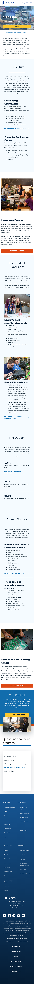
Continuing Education (24, 826)
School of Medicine (8, 828)
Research (21, 845)
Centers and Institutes (24, 850)
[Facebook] (9, 917)
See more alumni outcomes (14, 573)
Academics (22, 802)
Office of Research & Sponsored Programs (24, 864)
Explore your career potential (12, 472)
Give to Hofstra (15, 961)
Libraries (23, 859)
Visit (5, 837)
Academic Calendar (24, 817)
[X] (5, 917)
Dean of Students (7, 863)
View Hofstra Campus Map (17, 906)
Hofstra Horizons (24, 855)
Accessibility (15, 946)
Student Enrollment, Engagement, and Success (9, 881)
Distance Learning (23, 830)
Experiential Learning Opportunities (13, 417)
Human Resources (8, 871)
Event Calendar (7, 867)
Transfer (6, 811)
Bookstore (6, 854)
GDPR (25, 938)
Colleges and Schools (24, 813)
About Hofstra (16, 951)
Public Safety (7, 876)
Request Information (17, 715)
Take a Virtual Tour (17, 908)
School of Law (7, 824)
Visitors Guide (7, 886)
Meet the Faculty (17, 251)
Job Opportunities (16, 966)
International (6, 820)
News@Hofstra (16, 971)
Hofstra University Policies (13, 938)
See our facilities (17, 685)
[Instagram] (14, 917)
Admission (6, 802)
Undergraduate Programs (17, 32)
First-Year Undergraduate (9, 807)
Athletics (6, 850)
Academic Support (24, 822)
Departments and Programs (23, 808)
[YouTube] (19, 917)
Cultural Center (7, 859)
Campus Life (7, 845)
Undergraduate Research (25, 873)
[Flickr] (23, 917)
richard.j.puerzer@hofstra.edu (14, 768)
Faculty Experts (23, 869)
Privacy (21, 938)
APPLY (17, 26)
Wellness (6, 890)
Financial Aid (6, 833)
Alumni (15, 956)
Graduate (6, 816)
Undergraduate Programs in (14, 12)
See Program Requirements (15, 128)
